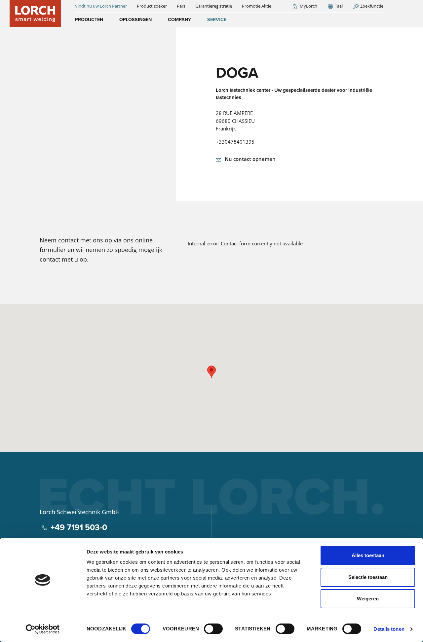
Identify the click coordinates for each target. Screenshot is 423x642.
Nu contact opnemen (250, 159)
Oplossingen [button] (135, 19)
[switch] (213, 629)
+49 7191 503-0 (79, 527)
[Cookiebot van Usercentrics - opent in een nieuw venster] (43, 629)
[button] (211, 372)
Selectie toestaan (368, 577)
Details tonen (388, 629)
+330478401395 (235, 141)
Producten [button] (89, 19)
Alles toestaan (368, 555)
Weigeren (368, 598)
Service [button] (216, 19)
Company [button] (179, 19)
